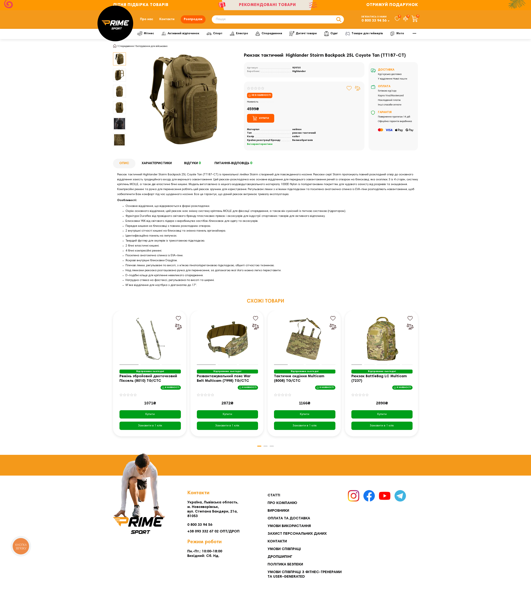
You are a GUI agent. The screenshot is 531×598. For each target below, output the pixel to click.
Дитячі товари (306, 33)
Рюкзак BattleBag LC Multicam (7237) (379, 379)
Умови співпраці (284, 549)
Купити (150, 414)
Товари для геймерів (367, 33)
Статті (274, 495)
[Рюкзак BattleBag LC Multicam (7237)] (382, 339)
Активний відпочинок (183, 33)
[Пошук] (339, 19)
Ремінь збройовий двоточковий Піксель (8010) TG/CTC (148, 379)
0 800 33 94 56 (374, 21)
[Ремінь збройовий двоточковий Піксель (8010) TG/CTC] (150, 339)
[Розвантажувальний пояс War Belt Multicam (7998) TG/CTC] (227, 339)
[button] (119, 53)
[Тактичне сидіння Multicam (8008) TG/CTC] (304, 339)
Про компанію (282, 503)
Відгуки (192, 163)
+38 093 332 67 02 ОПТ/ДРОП (213, 531)
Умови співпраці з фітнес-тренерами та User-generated (305, 574)
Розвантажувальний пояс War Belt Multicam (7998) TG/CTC (224, 379)
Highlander (299, 71)
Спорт (217, 33)
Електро (242, 33)
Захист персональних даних (297, 534)
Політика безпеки (285, 564)
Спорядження (272, 33)
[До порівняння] (357, 88)
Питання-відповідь (233, 163)
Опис (124, 163)
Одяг (334, 33)
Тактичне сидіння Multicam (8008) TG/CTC (299, 379)
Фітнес (149, 33)
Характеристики (157, 163)
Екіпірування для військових (152, 46)
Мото (400, 33)
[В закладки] (349, 88)
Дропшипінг (280, 557)
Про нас (146, 19)
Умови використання (289, 526)
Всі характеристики (259, 144)
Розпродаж (193, 19)
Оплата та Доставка (289, 518)
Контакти (166, 19)
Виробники (278, 511)
